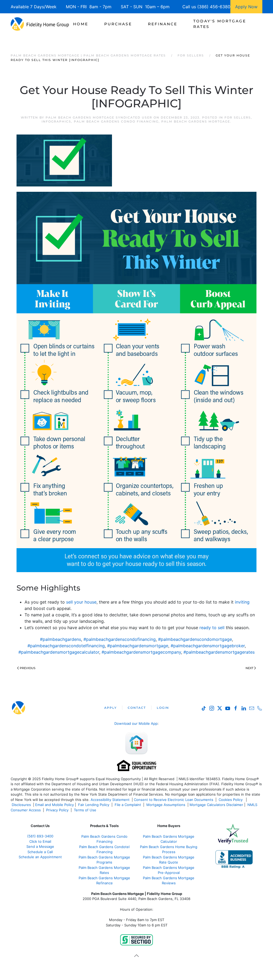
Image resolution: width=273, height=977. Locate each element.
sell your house (81, 602)
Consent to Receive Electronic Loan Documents (173, 799)
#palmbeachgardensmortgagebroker (208, 645)
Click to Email (40, 841)
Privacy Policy (57, 810)
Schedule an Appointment (40, 857)
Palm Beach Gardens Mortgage (195, 121)
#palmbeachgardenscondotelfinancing (66, 645)
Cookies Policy (231, 799)
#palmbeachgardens (60, 639)
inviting (242, 602)
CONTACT (137, 708)
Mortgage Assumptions (165, 805)
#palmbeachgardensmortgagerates (219, 652)
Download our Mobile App (136, 723)
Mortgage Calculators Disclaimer (216, 805)
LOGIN (163, 708)
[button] (136, 955)
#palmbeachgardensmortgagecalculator (58, 652)
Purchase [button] (118, 24)
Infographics (56, 121)
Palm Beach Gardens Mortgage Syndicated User (99, 117)
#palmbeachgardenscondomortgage (195, 639)
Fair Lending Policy (93, 805)
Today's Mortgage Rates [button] (219, 24)
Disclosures (21, 805)
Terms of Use (85, 810)
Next (249, 668)
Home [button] (80, 24)
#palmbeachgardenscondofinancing (119, 639)
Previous (27, 668)
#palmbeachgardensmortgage (137, 645)
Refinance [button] (162, 24)
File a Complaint (128, 805)
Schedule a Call (40, 852)
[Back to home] (40, 24)
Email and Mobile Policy (54, 805)
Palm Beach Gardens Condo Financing (116, 121)
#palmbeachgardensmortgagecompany (141, 652)
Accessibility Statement (110, 799)
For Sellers (237, 117)
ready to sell (211, 627)
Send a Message (40, 846)
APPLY (110, 708)
